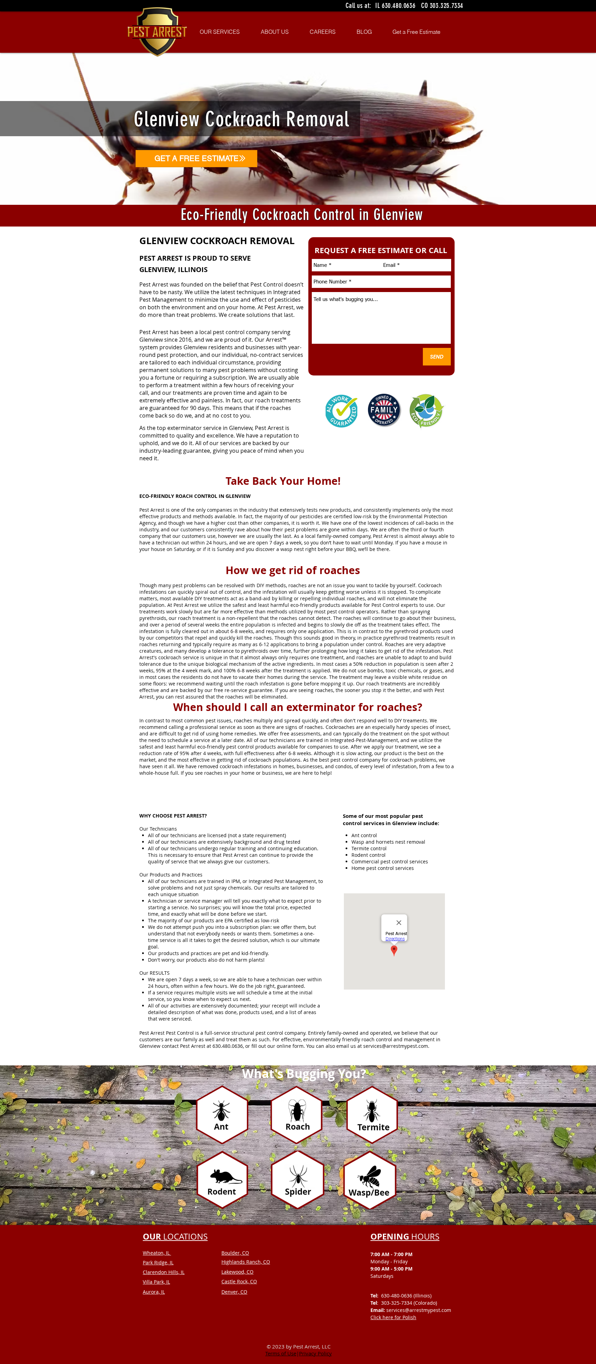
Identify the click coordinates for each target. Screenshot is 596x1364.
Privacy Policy (315, 1353)
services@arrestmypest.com (395, 1046)
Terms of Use (280, 1353)
